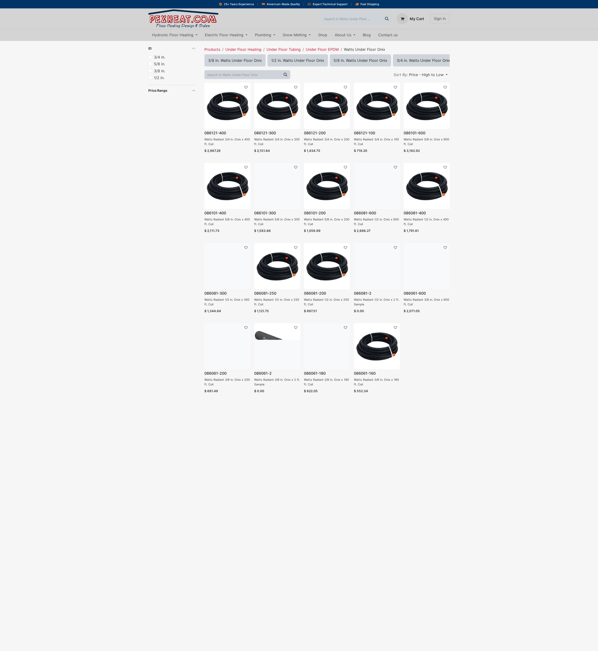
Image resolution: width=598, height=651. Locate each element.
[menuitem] (174, 35)
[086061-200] (227, 346)
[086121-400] (227, 106)
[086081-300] (227, 266)
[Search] (387, 19)
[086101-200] (327, 186)
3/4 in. (159, 57)
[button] (421, 74)
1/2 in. (159, 77)
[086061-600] (427, 266)
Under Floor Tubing (284, 49)
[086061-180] (327, 346)
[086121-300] (277, 106)
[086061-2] (277, 346)
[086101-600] (427, 106)
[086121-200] (327, 106)
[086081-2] (377, 266)
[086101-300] (277, 186)
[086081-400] (427, 186)
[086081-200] (327, 266)
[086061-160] (377, 346)
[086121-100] (377, 106)
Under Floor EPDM (322, 49)
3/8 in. (159, 71)
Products (212, 49)
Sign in (440, 18)
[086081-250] (277, 266)
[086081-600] (377, 186)
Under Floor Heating (243, 49)
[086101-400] (227, 186)
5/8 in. (159, 64)
